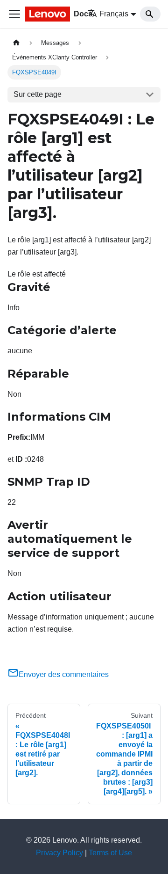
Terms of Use (110, 853)
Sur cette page (38, 94)
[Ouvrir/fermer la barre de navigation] (14, 14)
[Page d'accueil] (16, 43)
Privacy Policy (59, 853)
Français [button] (113, 14)
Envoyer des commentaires (64, 674)
